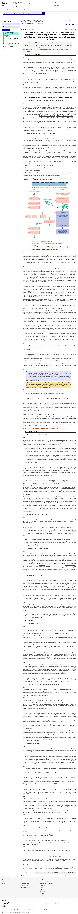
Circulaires (41, 885)
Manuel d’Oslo (47, 94)
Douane (41, 887)
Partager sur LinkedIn (69, 24)
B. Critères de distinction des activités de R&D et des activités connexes (12, 40)
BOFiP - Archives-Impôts (40, 9)
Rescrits (32, 9)
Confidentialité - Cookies (32, 909)
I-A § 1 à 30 (51, 556)
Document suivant (69, 29)
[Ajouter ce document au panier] (66, 21)
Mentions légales (17, 909)
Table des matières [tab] (7, 21)
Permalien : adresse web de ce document (69, 21)
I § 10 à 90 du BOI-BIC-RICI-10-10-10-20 (49, 78)
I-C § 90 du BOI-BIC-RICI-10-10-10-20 (64, 116)
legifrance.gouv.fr (61, 903)
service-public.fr (51, 903)
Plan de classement (11, 9)
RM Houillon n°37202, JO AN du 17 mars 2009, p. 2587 (42, 374)
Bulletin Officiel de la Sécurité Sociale (46, 883)
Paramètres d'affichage (44, 909)
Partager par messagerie (73, 24)
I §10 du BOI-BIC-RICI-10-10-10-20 (41, 281)
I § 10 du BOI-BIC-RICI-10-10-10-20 (47, 116)
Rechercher (43, 13)
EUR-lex (41, 889)
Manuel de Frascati (36, 73)
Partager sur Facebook (63, 24)
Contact (3, 883)
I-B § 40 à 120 (71, 300)
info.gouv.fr (42, 903)
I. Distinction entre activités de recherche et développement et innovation (11, 34)
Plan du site (24, 909)
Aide (3, 881)
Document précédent (28, 29)
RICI (19, 16)
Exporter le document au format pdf (63, 21)
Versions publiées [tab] (7, 26)
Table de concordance (25, 883)
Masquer (7, 30)
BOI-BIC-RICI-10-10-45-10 (30, 94)
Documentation (24, 885)
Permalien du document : (27, 872)
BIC (16, 16)
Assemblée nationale (43, 881)
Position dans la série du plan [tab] (9, 24)
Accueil (3, 9)
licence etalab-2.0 (27, 912)
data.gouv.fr (70, 903)
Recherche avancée (55, 13)
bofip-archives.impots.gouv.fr (26, 887)
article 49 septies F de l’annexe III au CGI (33, 336)
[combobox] (22, 13)
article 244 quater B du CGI (64, 850)
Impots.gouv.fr (42, 893)
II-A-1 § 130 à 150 (69, 781)
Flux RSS (22, 881)
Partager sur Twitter (66, 24)
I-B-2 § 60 (64, 345)
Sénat (41, 895)
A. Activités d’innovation (10, 36)
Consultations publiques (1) (23, 9)
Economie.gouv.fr (43, 891)
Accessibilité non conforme (7, 909)
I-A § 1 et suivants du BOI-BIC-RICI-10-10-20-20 (39, 313)
